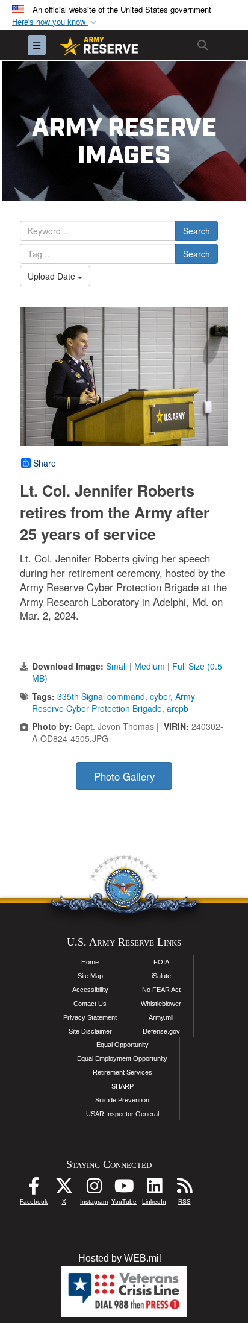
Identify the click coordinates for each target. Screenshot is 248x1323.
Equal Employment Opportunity (122, 1058)
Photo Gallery (124, 776)
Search (196, 231)
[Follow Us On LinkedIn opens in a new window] (154, 1189)
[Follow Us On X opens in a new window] (64, 1189)
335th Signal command (101, 696)
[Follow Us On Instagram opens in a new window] (94, 1189)
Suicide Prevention (122, 1100)
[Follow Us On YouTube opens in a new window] (124, 1189)
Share (44, 463)
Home (90, 962)
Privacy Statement (90, 1017)
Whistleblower (161, 1003)
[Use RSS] (184, 1189)
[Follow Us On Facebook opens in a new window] (34, 1189)
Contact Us (90, 1003)
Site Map (90, 975)
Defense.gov (161, 1031)
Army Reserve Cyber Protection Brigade (113, 702)
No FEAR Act (161, 989)
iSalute (161, 975)
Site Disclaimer (90, 1031)
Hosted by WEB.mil (119, 1258)
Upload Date (53, 276)
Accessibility (90, 989)
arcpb (177, 708)
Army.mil (161, 1017)
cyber (160, 696)
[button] (55, 22)
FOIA (161, 962)
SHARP (122, 1086)
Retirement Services (122, 1072)
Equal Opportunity (122, 1044)
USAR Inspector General (122, 1113)
